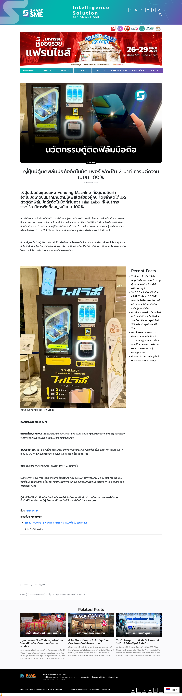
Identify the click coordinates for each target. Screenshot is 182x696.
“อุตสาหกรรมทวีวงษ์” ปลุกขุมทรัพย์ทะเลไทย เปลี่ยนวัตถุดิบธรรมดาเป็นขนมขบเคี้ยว (41, 646)
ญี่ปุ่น (50, 596)
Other (152, 72)
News (63, 72)
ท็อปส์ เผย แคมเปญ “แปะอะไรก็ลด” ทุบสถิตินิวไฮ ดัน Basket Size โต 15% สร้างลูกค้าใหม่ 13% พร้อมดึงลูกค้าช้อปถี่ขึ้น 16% (146, 323)
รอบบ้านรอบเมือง (136, 72)
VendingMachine (37, 596)
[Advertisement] (146, 230)
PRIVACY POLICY (47, 692)
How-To (45, 72)
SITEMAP (58, 692)
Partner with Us (98, 679)
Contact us (113, 679)
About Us (85, 679)
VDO (99, 72)
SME (24, 596)
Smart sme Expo (118, 72)
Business (27, 72)
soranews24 (32, 513)
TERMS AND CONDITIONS (29, 692)
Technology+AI (38, 587)
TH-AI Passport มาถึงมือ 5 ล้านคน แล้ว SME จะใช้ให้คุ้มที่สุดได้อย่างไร (138, 644)
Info (83, 72)
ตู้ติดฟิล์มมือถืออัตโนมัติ (65, 596)
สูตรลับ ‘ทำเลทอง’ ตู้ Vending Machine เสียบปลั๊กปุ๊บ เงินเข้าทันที (56, 525)
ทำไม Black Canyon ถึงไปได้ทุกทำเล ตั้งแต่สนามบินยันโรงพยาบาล (88, 644)
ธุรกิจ (81, 596)
